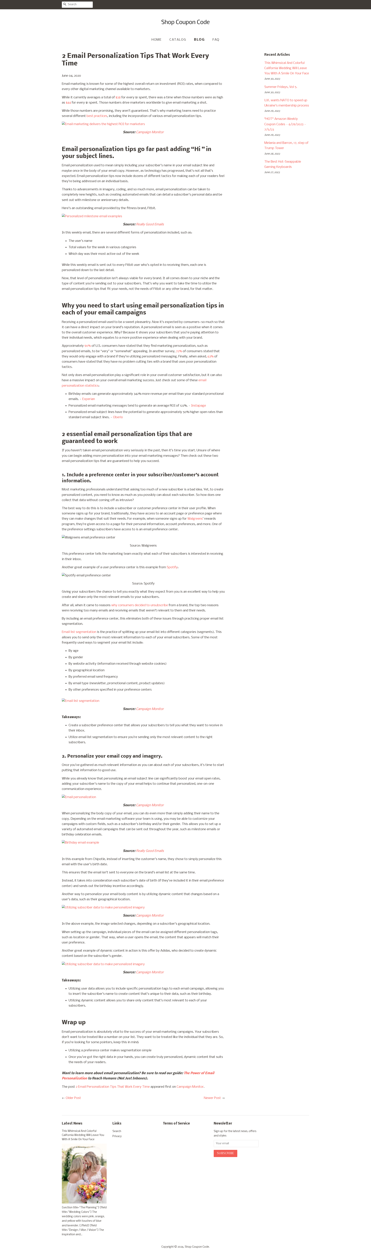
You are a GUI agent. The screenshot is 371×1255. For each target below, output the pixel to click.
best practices (97, 116)
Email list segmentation (79, 632)
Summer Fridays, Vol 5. (280, 87)
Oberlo (118, 417)
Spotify (172, 567)
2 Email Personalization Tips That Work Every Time (113, 1087)
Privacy (117, 1136)
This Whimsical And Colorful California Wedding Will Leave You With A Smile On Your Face (286, 68)
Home (156, 40)
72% (178, 351)
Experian (88, 399)
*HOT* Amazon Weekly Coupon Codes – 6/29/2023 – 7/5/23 (285, 124)
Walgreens (195, 519)
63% (211, 356)
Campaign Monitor (190, 1087)
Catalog (177, 40)
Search (116, 1131)
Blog (199, 40)
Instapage (198, 406)
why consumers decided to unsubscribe (139, 605)
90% (87, 346)
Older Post (73, 1098)
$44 (68, 103)
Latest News (72, 1123)
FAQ (216, 40)
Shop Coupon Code (197, 1247)
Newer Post (212, 1098)
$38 (118, 97)
